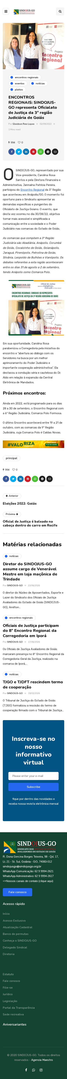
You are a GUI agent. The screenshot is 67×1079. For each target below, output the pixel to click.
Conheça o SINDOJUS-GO (20, 940)
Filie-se (8, 987)
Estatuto (8, 974)
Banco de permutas (15, 934)
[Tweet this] (19, 152)
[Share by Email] (55, 152)
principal (11, 458)
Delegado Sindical (15, 947)
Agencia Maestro (42, 1060)
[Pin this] (33, 152)
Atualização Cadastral (17, 927)
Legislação (10, 1001)
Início (6, 914)
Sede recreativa (13, 1014)
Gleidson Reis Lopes (23, 123)
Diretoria (9, 954)
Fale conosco (17, 892)
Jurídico (8, 994)
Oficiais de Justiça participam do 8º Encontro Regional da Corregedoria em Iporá (31, 631)
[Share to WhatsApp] (40, 152)
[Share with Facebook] (11, 152)
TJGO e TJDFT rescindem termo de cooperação (33, 684)
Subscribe (33, 787)
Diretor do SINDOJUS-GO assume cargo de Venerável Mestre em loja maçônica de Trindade (30, 571)
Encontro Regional (32, 189)
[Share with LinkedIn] (26, 152)
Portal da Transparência (19, 1008)
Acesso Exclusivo (14, 921)
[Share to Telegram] (48, 152)
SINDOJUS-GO (15, 585)
